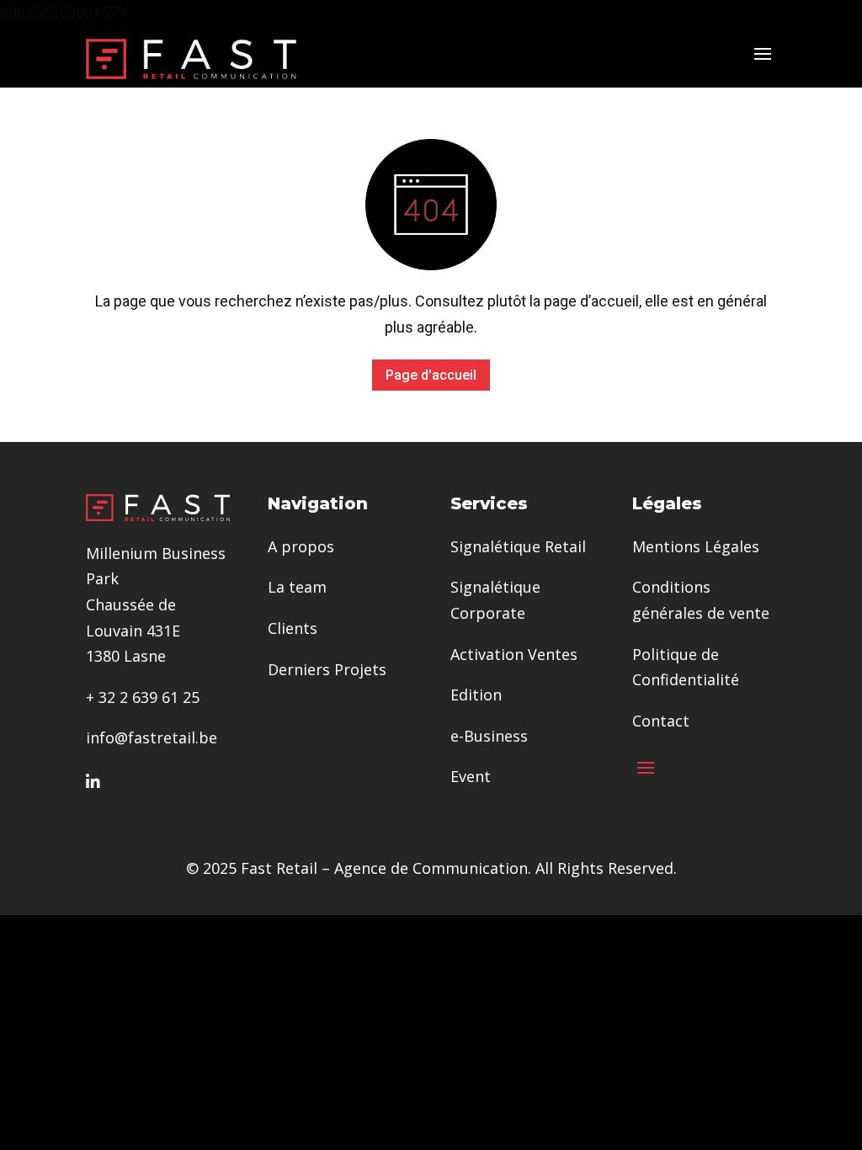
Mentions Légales (695, 546)
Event (470, 776)
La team (297, 587)
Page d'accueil (431, 375)
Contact (660, 721)
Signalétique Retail (518, 546)
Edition (476, 694)
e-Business (489, 736)
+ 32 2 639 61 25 (143, 697)
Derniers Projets (327, 669)
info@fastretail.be (151, 737)
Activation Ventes (513, 654)
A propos (301, 546)
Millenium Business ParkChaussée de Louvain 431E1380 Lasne (156, 604)
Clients (292, 628)
